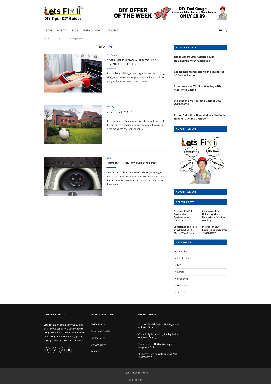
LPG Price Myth (119, 112)
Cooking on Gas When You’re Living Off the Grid (131, 62)
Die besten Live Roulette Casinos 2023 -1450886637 (198, 102)
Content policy (98, 344)
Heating (110, 106)
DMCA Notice (98, 324)
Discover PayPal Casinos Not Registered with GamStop (194, 59)
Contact (113, 30)
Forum (87, 30)
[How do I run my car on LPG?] (73, 176)
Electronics (182, 285)
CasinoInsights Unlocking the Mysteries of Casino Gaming (199, 73)
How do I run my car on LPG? (131, 163)
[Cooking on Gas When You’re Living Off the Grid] (73, 73)
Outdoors (182, 292)
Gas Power (111, 55)
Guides (61, 30)
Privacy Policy (98, 337)
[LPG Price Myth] (73, 124)
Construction (183, 258)
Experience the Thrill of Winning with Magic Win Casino (197, 87)
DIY (179, 265)
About (99, 30)
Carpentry (182, 251)
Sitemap (95, 351)
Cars (108, 158)
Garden (180, 271)
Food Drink (182, 278)
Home (49, 30)
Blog (75, 30)
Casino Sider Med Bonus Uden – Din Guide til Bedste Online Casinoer (200, 116)
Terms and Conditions (102, 331)
